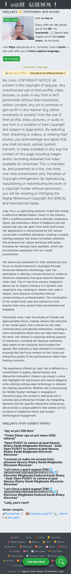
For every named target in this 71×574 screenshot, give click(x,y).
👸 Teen (46, 542)
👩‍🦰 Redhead (25, 546)
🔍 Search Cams (52, 565)
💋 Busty (62, 546)
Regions (25, 571)
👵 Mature (34, 542)
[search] (61, 561)
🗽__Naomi (61, 513)
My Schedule (11, 58)
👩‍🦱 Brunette (10, 546)
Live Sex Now (36, 561)
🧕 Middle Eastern (16, 542)
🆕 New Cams (38, 551)
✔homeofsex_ (11, 513)
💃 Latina (39, 537)
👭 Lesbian (14, 551)
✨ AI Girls (8, 560)
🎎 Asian (14, 537)
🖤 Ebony (27, 537)
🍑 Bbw (39, 546)
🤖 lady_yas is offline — (35, 73)
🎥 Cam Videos (18, 565)
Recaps (40, 571)
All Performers (51, 571)
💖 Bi (25, 551)
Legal (61, 571)
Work (33, 571)
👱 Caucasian (54, 537)
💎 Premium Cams (35, 556)
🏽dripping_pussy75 (40, 513)
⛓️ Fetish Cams (55, 556)
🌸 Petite (50, 546)
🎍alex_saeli (11, 517)
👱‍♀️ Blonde (59, 542)
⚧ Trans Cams (15, 556)
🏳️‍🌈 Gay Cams (55, 551)
